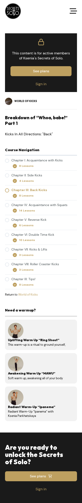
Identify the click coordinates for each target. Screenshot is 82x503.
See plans (41, 71)
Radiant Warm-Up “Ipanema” (31, 407)
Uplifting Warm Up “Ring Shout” (33, 340)
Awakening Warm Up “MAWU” (31, 373)
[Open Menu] (73, 11)
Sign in (41, 84)
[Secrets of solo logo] (13, 11)
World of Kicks (28, 294)
